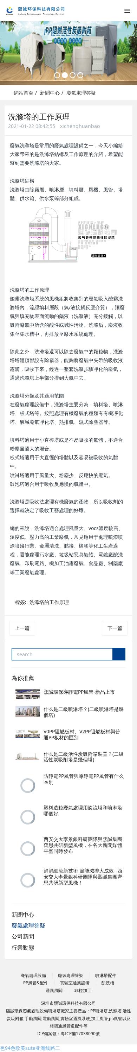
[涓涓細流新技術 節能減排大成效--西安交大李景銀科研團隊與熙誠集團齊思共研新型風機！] (27, 880)
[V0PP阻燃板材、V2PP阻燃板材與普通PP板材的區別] (27, 734)
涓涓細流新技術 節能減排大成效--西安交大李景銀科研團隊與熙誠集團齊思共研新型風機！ (83, 876)
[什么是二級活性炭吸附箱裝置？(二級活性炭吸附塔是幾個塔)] (27, 756)
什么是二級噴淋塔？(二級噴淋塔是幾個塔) (84, 712)
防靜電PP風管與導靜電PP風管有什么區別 (84, 779)
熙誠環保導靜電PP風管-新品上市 (79, 691)
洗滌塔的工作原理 (49, 602)
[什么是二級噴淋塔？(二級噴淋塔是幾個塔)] (27, 711)
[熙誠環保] (40, 10)
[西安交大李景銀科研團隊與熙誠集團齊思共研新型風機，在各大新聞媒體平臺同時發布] (27, 848)
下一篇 (114, 628)
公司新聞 (23, 936)
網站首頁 (22, 92)
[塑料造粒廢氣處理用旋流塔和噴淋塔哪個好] (27, 817)
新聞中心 (50, 92)
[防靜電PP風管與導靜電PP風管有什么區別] (27, 785)
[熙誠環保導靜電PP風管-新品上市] (27, 694)
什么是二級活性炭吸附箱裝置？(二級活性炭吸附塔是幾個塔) (84, 757)
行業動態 (23, 947)
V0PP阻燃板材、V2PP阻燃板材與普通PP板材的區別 (82, 734)
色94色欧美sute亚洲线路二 (30, 1048)
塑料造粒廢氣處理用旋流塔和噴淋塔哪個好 (83, 810)
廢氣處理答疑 (81, 92)
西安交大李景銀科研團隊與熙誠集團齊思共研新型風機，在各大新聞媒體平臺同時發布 (83, 845)
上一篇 (22, 628)
